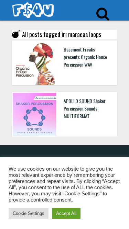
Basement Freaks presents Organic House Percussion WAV (85, 57)
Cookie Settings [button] (28, 213)
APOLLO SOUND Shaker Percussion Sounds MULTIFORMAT (85, 108)
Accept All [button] (66, 213)
